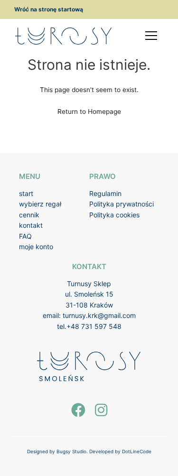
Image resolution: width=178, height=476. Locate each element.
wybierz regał (40, 204)
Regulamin (105, 193)
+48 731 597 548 (94, 326)
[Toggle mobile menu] (151, 35)
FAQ (25, 236)
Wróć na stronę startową (48, 9)
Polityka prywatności (121, 204)
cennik (29, 215)
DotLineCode (136, 451)
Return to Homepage (89, 111)
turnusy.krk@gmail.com (99, 315)
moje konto (36, 247)
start (26, 193)
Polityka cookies (114, 215)
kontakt (31, 225)
